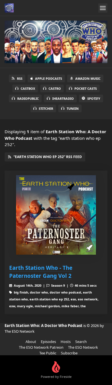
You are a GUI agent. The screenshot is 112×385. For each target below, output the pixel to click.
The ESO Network (83, 347)
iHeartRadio (63, 98)
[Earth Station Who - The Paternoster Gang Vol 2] (56, 215)
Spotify (93, 98)
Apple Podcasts (48, 78)
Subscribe (69, 353)
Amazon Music (88, 78)
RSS (19, 78)
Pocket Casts (85, 88)
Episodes (48, 341)
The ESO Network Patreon (41, 347)
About (31, 341)
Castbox (28, 88)
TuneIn (73, 108)
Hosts (66, 341)
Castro (55, 88)
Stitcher (46, 108)
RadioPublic (28, 98)
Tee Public (47, 353)
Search (81, 341)
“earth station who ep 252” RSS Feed (47, 156)
